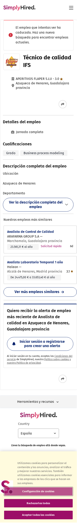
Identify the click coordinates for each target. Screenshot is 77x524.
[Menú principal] (71, 7)
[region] (38, 487)
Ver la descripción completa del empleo (35, 204)
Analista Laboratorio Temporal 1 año (35, 262)
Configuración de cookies (38, 491)
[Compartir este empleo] (63, 104)
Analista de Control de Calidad (30, 232)
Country (23, 424)
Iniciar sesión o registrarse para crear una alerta (42, 343)
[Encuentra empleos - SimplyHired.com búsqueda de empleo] (19, 7)
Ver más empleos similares (37, 292)
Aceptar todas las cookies (38, 514)
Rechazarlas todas (38, 503)
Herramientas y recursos (35, 402)
